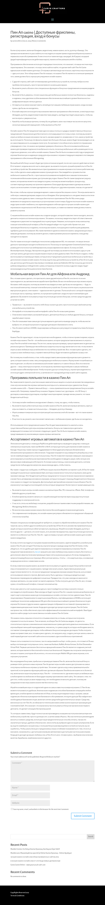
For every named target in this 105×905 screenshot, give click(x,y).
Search (90, 836)
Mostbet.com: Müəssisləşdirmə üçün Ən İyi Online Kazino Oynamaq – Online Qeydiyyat (41, 853)
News (34, 41)
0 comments (41, 41)
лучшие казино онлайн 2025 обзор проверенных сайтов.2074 (34, 857)
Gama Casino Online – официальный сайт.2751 (27, 865)
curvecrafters (17, 41)
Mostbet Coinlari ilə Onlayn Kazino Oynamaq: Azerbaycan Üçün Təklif (35, 849)
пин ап (37, 552)
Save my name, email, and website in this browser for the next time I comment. (41, 809)
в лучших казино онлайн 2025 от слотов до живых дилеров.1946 (35, 861)
